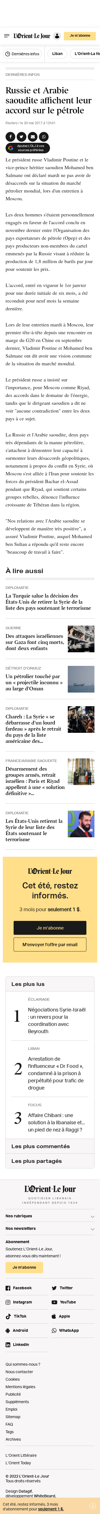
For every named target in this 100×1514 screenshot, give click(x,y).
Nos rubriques (19, 1215)
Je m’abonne (50, 928)
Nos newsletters (21, 1228)
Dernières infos (25, 53)
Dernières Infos (23, 74)
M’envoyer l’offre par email (50, 944)
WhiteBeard (44, 1495)
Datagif (25, 1491)
